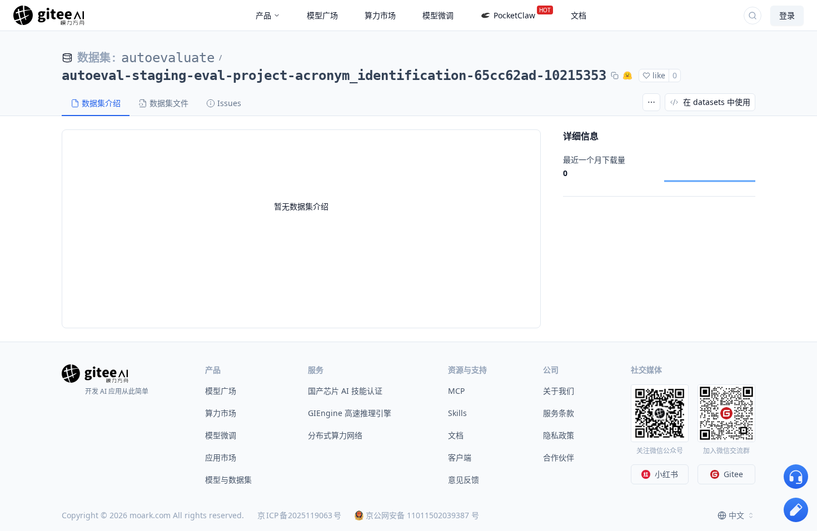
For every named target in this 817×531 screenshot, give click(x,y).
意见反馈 (463, 479)
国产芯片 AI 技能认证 (345, 390)
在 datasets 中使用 (716, 102)
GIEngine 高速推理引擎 (349, 413)
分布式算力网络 (335, 435)
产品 (263, 15)
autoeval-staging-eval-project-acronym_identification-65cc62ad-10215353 (334, 75)
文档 (456, 435)
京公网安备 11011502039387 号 (422, 515)
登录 (787, 15)
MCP (456, 390)
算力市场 (220, 413)
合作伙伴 (558, 457)
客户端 (459, 457)
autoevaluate (168, 58)
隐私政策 (558, 435)
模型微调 (220, 435)
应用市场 (220, 457)
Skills (457, 413)
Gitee (733, 474)
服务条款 (558, 413)
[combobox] (736, 515)
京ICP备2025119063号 (299, 515)
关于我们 (558, 390)
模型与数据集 (228, 479)
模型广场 (220, 390)
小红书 (666, 474)
